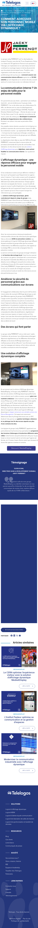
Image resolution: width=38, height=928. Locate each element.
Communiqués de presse (14, 846)
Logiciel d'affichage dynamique (16, 809)
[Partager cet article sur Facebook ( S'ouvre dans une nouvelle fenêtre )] (11, 635)
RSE (7, 864)
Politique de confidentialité (20, 921)
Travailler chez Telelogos (13, 871)
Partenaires (9, 874)
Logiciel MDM (10, 812)
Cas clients (9, 839)
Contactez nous (11, 886)
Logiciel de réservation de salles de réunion (20, 819)
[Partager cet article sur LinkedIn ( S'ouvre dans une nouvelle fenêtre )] (14, 635)
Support (8, 889)
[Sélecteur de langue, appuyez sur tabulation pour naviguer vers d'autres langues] (33, 3)
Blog (7, 836)
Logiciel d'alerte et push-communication (19, 816)
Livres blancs (10, 843)
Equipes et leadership (13, 867)
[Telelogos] (11, 3)
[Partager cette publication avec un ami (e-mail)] (20, 635)
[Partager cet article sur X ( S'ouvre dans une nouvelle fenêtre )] (17, 635)
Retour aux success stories (14, 629)
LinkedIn (8, 892)
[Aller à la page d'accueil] (2, 11)
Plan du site (26, 919)
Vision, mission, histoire (13, 861)
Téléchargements (11, 896)
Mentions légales (15, 919)
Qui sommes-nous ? (12, 858)
